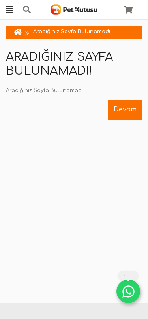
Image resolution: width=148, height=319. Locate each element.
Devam (125, 109)
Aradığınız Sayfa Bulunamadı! (72, 31)
